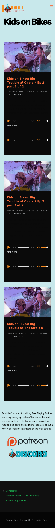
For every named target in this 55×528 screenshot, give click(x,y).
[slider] (44, 123)
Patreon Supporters (16, 500)
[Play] (8, 121)
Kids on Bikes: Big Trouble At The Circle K (25, 326)
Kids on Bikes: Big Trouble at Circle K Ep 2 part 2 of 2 (25, 82)
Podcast (31, 92)
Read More (12, 125)
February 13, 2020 (15, 210)
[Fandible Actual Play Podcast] (13, 8)
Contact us (11, 490)
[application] (27, 120)
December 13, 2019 (15, 333)
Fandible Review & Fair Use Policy (22, 495)
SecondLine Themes (41, 520)
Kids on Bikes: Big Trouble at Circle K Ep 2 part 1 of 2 (25, 201)
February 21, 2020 (15, 92)
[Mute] (38, 121)
